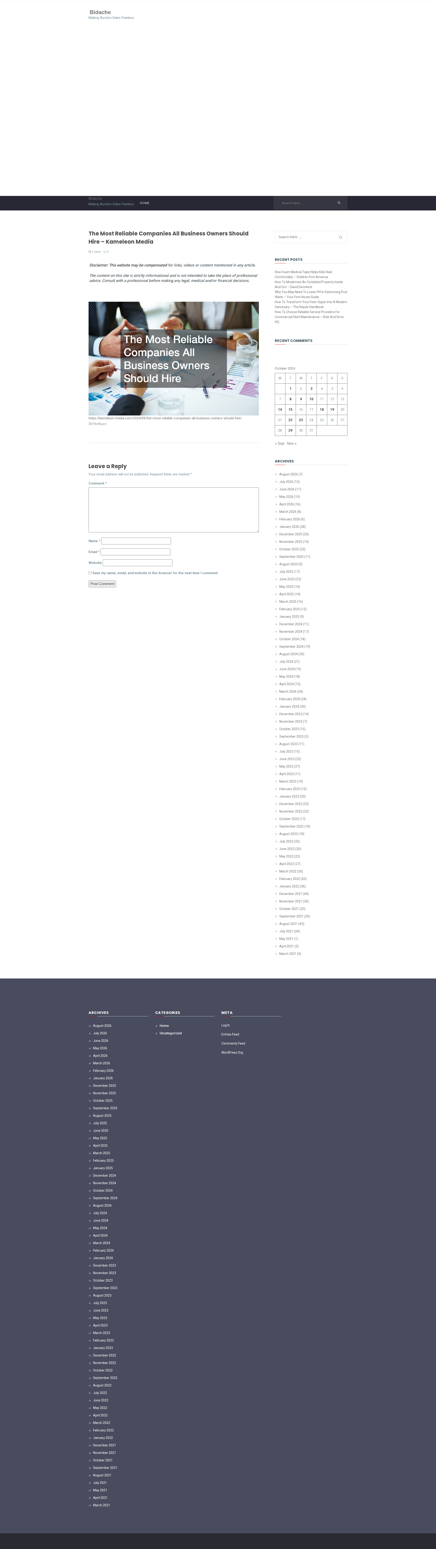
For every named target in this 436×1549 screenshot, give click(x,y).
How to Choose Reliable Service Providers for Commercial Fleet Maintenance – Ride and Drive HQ (309, 317)
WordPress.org (232, 1052)
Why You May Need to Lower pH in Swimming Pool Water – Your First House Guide (311, 294)
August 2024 (288, 654)
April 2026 (286, 504)
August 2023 (288, 744)
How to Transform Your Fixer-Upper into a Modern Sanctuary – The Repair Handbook (311, 304)
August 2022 (288, 834)
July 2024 (286, 661)
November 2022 (290, 811)
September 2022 (291, 826)
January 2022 (289, 886)
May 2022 (286, 856)
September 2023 (291, 736)
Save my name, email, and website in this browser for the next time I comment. (155, 573)
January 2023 (289, 796)
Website (95, 563)
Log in (225, 1025)
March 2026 (287, 512)
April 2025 (286, 594)
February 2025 (289, 609)
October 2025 (289, 549)
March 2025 (287, 601)
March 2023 (287, 781)
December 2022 (290, 804)
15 (290, 410)
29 (290, 430)
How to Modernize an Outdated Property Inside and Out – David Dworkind (309, 284)
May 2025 (286, 586)
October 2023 (289, 729)
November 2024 (290, 631)
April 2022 (286, 864)
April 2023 (286, 774)
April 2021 (286, 946)
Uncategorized (171, 1033)
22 (290, 420)
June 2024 (287, 669)
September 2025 (291, 556)
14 (280, 410)
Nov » (292, 443)
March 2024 (287, 691)
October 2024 (289, 639)
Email (94, 552)
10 (311, 399)
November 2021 (290, 901)
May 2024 (286, 676)
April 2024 (286, 684)
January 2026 (289, 527)
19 (332, 410)
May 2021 (286, 939)
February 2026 (289, 519)
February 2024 (289, 699)
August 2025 (288, 564)
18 (322, 410)
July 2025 (286, 571)
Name (94, 541)
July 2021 (286, 931)
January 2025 (289, 616)
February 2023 (289, 789)
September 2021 (291, 916)
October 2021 (289, 909)
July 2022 (286, 841)
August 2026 (288, 474)
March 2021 (287, 954)
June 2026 (287, 489)
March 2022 (287, 871)
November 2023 (290, 721)
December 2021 (290, 894)
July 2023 (286, 751)
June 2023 (287, 759)
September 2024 (291, 646)
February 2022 (289, 879)
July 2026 (286, 482)
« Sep (279, 443)
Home (144, 203)
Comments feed (233, 1043)
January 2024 (289, 706)
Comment (98, 483)
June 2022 (287, 849)
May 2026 (286, 497)
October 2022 (289, 819)
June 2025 (287, 579)
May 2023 (286, 766)
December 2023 (290, 714)
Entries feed (230, 1034)
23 (301, 420)
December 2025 (290, 534)
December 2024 (290, 624)
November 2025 (290, 542)
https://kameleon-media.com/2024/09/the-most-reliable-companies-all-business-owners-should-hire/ (165, 418)
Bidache (100, 12)
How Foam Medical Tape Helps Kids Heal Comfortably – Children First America (303, 274)
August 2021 (288, 924)
